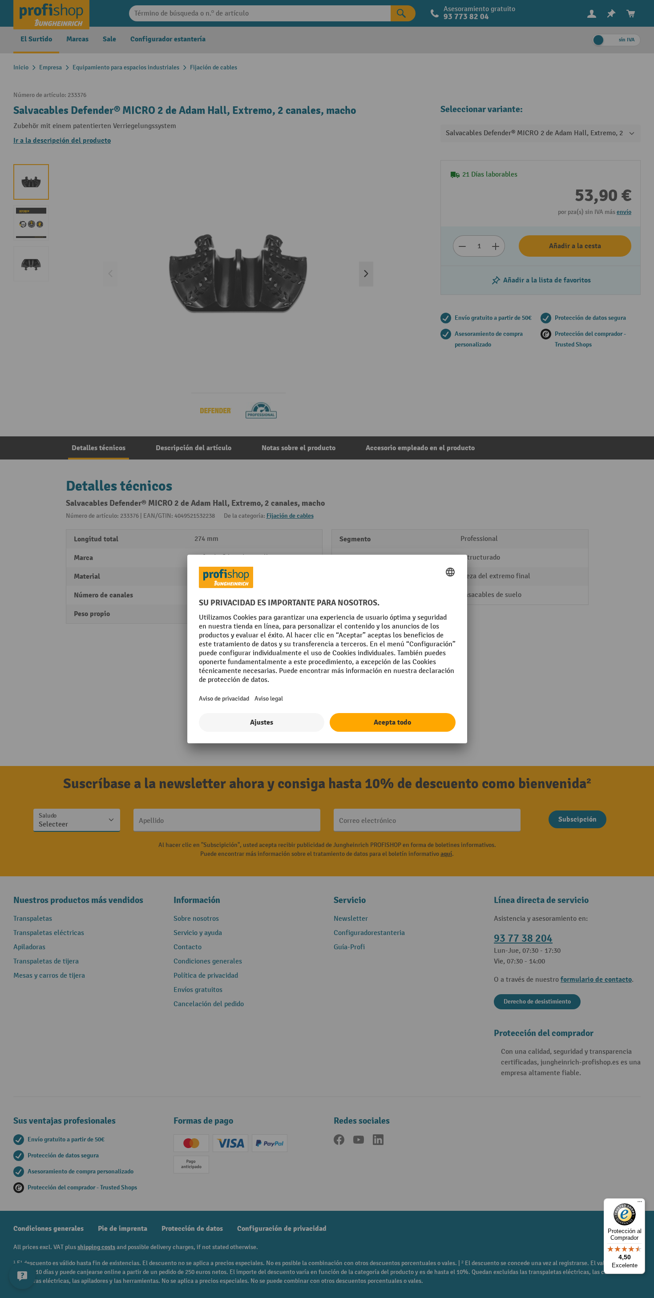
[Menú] (639, 1203)
